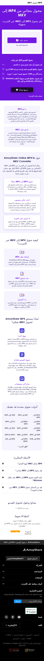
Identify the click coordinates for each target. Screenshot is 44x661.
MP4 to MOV (10, 434)
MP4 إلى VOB (35, 439)
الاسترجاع (16, 639)
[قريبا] (19, 617)
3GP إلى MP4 (10, 428)
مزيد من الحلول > (22, 508)
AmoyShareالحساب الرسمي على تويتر (6, 617)
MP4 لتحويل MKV (35, 2)
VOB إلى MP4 (10, 415)
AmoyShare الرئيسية (32, 549)
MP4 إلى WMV (24, 440)
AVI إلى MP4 (23, 415)
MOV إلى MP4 (36, 416)
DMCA (9, 635)
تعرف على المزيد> (35, 96)
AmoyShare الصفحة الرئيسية (34, 542)
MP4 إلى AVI (10, 439)
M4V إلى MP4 (22, 428)
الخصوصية (29, 635)
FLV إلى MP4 (10, 421)
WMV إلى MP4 (24, 422)
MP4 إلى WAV (22, 434)
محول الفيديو (21, 542)
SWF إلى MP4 (35, 434)
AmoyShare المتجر (14, 558)
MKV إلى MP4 (36, 422)
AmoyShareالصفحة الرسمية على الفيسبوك (13, 617)
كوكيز (23, 639)
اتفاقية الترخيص (18, 635)
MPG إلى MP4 (36, 429)
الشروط (36, 635)
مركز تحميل (31, 558)
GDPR (29, 639)
